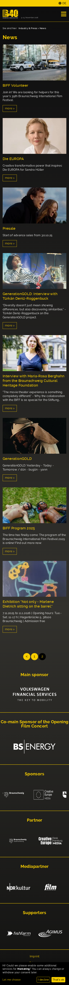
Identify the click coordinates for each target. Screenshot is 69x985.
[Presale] (34, 205)
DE (64, 3)
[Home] (20, 14)
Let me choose (11, 979)
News (43, 28)
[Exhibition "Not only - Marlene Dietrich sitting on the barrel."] (34, 579)
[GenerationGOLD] (34, 436)
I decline (43, 979)
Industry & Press (28, 28)
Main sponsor (34, 674)
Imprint (34, 956)
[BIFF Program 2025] (34, 505)
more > (10, 108)
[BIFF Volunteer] (34, 62)
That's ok (58, 979)
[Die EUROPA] (34, 136)
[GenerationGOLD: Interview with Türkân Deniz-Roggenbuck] (34, 271)
